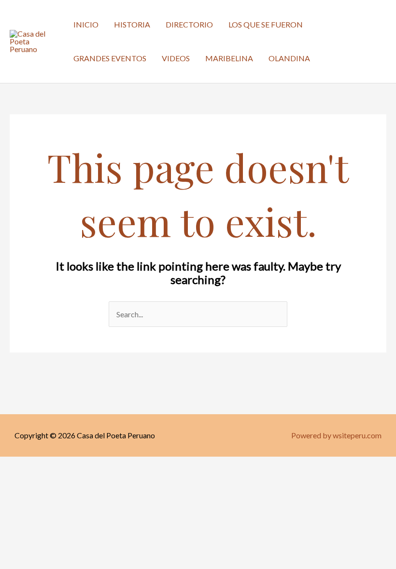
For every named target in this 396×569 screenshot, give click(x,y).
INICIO (86, 24)
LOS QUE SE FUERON (265, 24)
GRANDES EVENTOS (109, 58)
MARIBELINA (229, 58)
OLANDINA (289, 58)
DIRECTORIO (189, 24)
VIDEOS (176, 58)
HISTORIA (132, 24)
